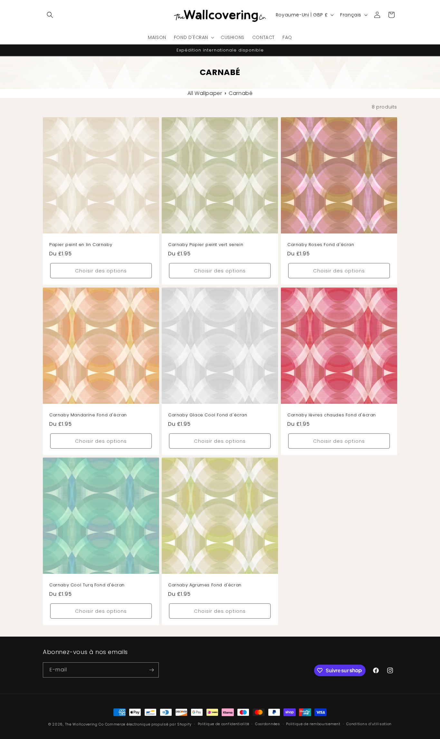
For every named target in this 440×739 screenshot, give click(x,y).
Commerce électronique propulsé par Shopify (148, 724)
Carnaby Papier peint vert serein (205, 245)
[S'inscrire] (151, 669)
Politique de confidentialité (223, 723)
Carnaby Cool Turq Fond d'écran (87, 585)
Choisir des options (101, 270)
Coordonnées (267, 723)
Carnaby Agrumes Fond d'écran (205, 585)
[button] (50, 15)
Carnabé (241, 93)
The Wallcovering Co (84, 724)
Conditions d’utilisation (369, 723)
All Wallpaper (204, 93)
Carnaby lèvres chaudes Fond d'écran (331, 415)
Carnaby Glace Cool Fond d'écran (207, 415)
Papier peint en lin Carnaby (80, 245)
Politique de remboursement (313, 723)
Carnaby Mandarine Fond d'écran (88, 415)
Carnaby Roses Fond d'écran (320, 245)
